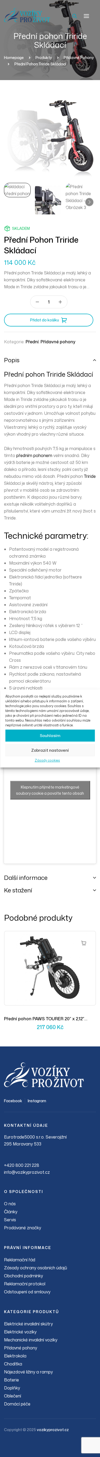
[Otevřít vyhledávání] (74, 16)
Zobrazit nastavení (50, 750)
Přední (32, 342)
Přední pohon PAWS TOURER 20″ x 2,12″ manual (44, 1019)
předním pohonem (34, 455)
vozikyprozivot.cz (53, 1429)
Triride (90, 476)
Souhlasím (50, 735)
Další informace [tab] (25, 877)
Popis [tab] (11, 360)
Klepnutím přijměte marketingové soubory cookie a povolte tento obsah (50, 790)
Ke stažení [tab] (18, 890)
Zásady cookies (47, 760)
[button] (89, 202)
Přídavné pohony (58, 342)
